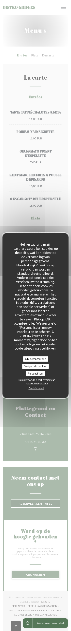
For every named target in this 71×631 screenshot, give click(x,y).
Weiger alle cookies (35, 366)
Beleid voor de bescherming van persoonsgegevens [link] (37, 381)
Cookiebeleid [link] (36, 388)
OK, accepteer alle (35, 358)
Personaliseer (35, 373)
